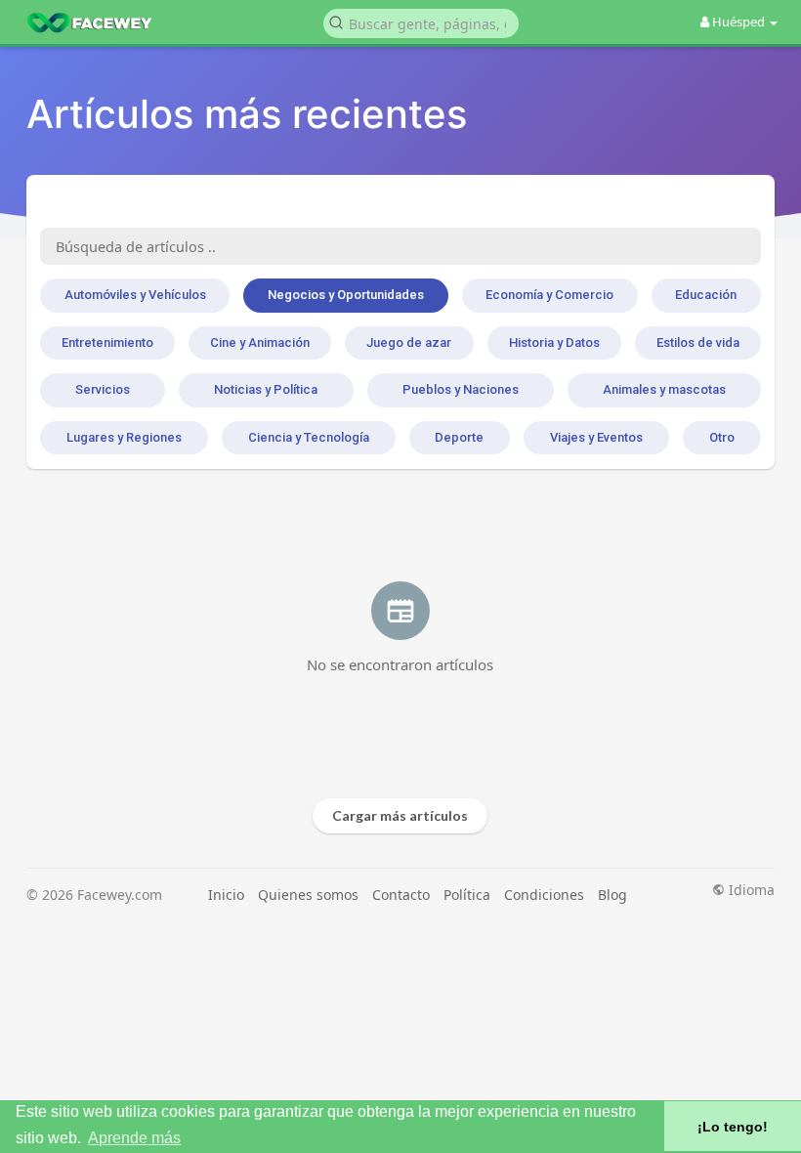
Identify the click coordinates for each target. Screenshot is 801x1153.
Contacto (401, 894)
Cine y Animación (260, 342)
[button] (421, 22)
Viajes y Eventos (596, 437)
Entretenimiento (107, 342)
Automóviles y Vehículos (135, 294)
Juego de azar (408, 342)
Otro (722, 437)
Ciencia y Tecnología (308, 437)
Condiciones (544, 894)
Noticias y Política (265, 389)
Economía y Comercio (549, 294)
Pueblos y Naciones (460, 389)
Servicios (102, 389)
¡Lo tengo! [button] (732, 1126)
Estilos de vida (697, 342)
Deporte (459, 437)
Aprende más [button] (134, 1138)
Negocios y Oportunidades (346, 294)
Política (466, 894)
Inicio (226, 894)
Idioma (750, 890)
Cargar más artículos (400, 815)
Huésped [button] (738, 21)
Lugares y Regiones (124, 437)
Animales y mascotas (664, 389)
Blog (612, 894)
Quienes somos (308, 894)
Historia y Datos (554, 342)
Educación (706, 294)
